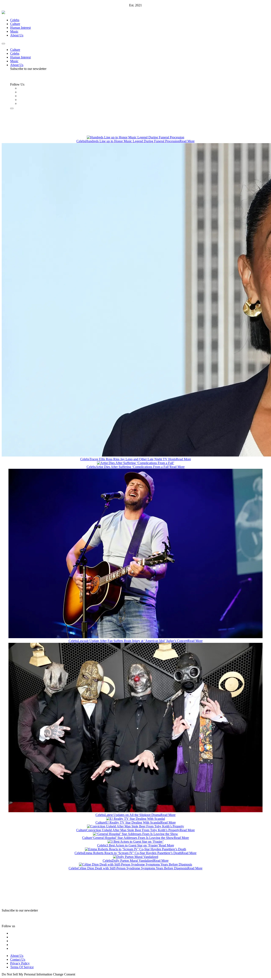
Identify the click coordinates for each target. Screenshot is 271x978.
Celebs (14, 20)
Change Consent (64, 974)
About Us (16, 35)
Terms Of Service (22, 967)
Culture (15, 24)
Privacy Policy (20, 963)
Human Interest (20, 27)
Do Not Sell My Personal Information (27, 974)
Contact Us (17, 959)
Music (14, 31)
